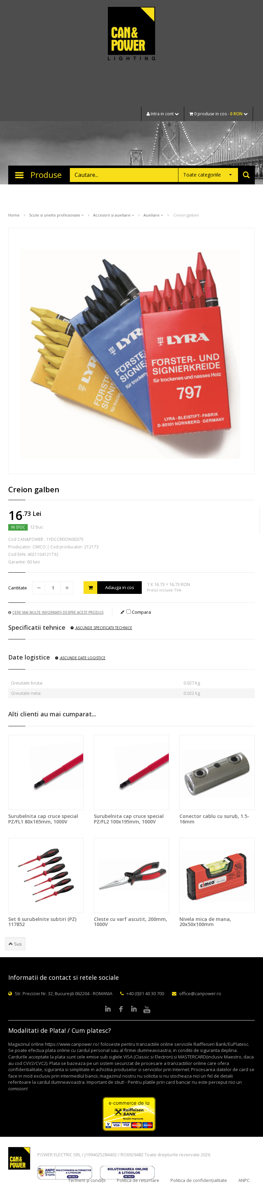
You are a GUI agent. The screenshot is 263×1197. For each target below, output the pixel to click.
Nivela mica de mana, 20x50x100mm (205, 921)
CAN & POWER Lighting (131, 34)
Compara (141, 612)
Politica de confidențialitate (199, 1180)
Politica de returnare (138, 1180)
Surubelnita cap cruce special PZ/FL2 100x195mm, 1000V (129, 818)
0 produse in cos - (217, 114)
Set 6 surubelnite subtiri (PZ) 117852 (42, 921)
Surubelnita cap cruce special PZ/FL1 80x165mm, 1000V (43, 818)
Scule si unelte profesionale (55, 215)
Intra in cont (162, 114)
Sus (17, 944)
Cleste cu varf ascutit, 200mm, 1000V (130, 921)
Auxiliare (152, 215)
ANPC (244, 1180)
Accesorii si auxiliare (112, 215)
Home (14, 215)
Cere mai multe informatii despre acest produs (57, 612)
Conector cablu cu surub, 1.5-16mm (214, 818)
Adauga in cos (119, 587)
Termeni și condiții (86, 1180)
